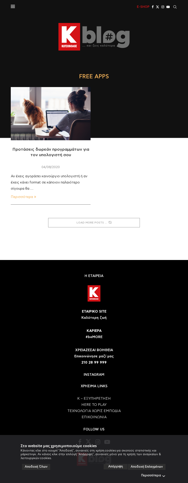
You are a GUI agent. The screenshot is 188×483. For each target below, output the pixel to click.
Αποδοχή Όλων (36, 466)
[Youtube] (168, 7)
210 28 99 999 (94, 362)
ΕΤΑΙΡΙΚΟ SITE (94, 311)
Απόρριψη (115, 466)
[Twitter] (157, 7)
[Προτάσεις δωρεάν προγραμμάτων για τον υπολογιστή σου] (51, 113)
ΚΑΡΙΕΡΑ (94, 331)
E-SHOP (143, 6)
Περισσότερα (151, 475)
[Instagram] (162, 7)
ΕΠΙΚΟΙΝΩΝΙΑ (94, 417)
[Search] (175, 7)
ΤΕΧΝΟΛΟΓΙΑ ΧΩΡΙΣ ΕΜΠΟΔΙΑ (94, 411)
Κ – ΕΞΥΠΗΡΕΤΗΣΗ (94, 398)
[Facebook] (153, 7)
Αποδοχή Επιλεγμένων (147, 466)
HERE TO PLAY (94, 405)
